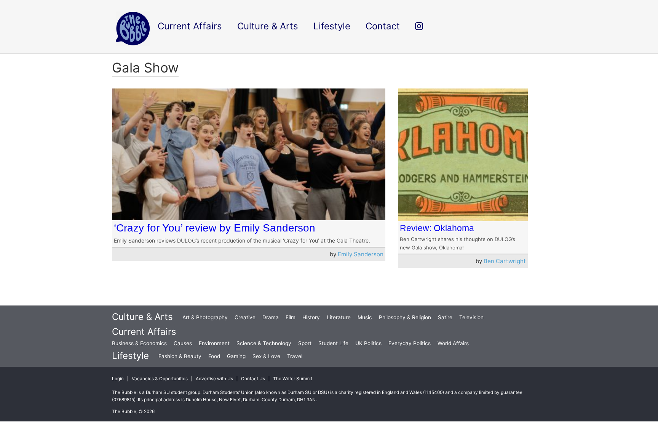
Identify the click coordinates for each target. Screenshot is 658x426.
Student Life (333, 343)
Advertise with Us (214, 378)
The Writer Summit (292, 378)
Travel (294, 356)
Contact (383, 26)
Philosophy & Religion (405, 317)
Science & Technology (263, 343)
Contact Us (253, 378)
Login (118, 378)
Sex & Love (266, 356)
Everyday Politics (409, 343)
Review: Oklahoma (437, 228)
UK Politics (368, 343)
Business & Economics (139, 343)
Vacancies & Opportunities (160, 378)
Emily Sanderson (360, 254)
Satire (445, 317)
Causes (183, 343)
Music (365, 317)
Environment (214, 343)
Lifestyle (130, 355)
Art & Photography (205, 317)
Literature (339, 317)
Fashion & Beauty (179, 356)
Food (214, 356)
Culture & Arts (142, 316)
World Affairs (453, 343)
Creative (245, 317)
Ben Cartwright (505, 261)
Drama (270, 317)
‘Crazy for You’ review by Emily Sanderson (214, 228)
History (311, 317)
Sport (304, 343)
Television (471, 317)
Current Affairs (144, 331)
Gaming (236, 356)
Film (290, 317)
